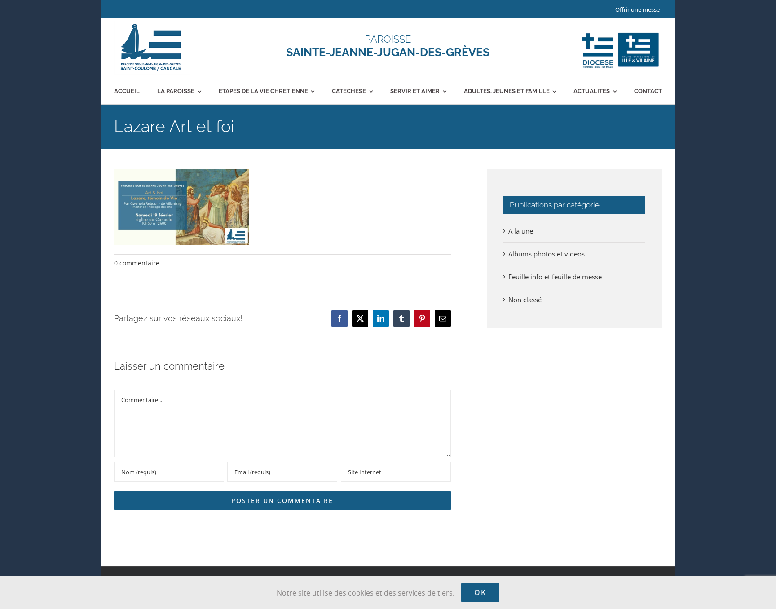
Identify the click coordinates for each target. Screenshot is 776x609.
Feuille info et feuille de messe (555, 276)
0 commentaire (136, 263)
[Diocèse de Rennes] (620, 32)
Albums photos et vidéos (546, 253)
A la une (520, 230)
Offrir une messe (637, 9)
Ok (480, 592)
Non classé (525, 299)
